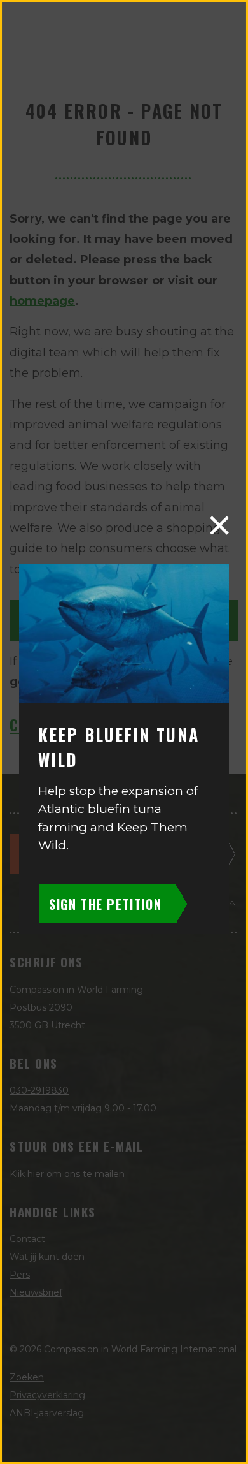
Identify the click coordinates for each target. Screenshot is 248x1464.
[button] (219, 525)
